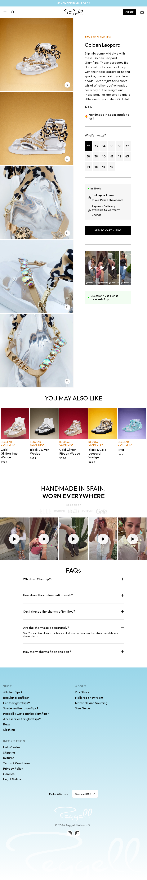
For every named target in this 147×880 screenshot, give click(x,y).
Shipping (9, 752)
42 (119, 156)
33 (96, 146)
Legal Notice (12, 779)
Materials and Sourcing (91, 703)
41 (111, 156)
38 (88, 156)
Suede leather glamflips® (20, 708)
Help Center (11, 747)
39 (96, 156)
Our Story (82, 692)
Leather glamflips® (16, 703)
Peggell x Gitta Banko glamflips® (26, 714)
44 (88, 166)
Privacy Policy (13, 768)
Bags (6, 724)
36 (119, 146)
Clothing (9, 730)
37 (127, 146)
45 (96, 166)
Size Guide (82, 708)
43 (127, 156)
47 (111, 166)
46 (103, 166)
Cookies (9, 774)
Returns (8, 758)
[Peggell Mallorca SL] (73, 814)
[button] (5, 12)
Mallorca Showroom (89, 698)
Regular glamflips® (16, 698)
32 (88, 146)
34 (103, 146)
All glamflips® (12, 692)
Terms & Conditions (16, 763)
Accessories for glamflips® (22, 719)
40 (104, 156)
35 (111, 146)
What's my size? (95, 135)
